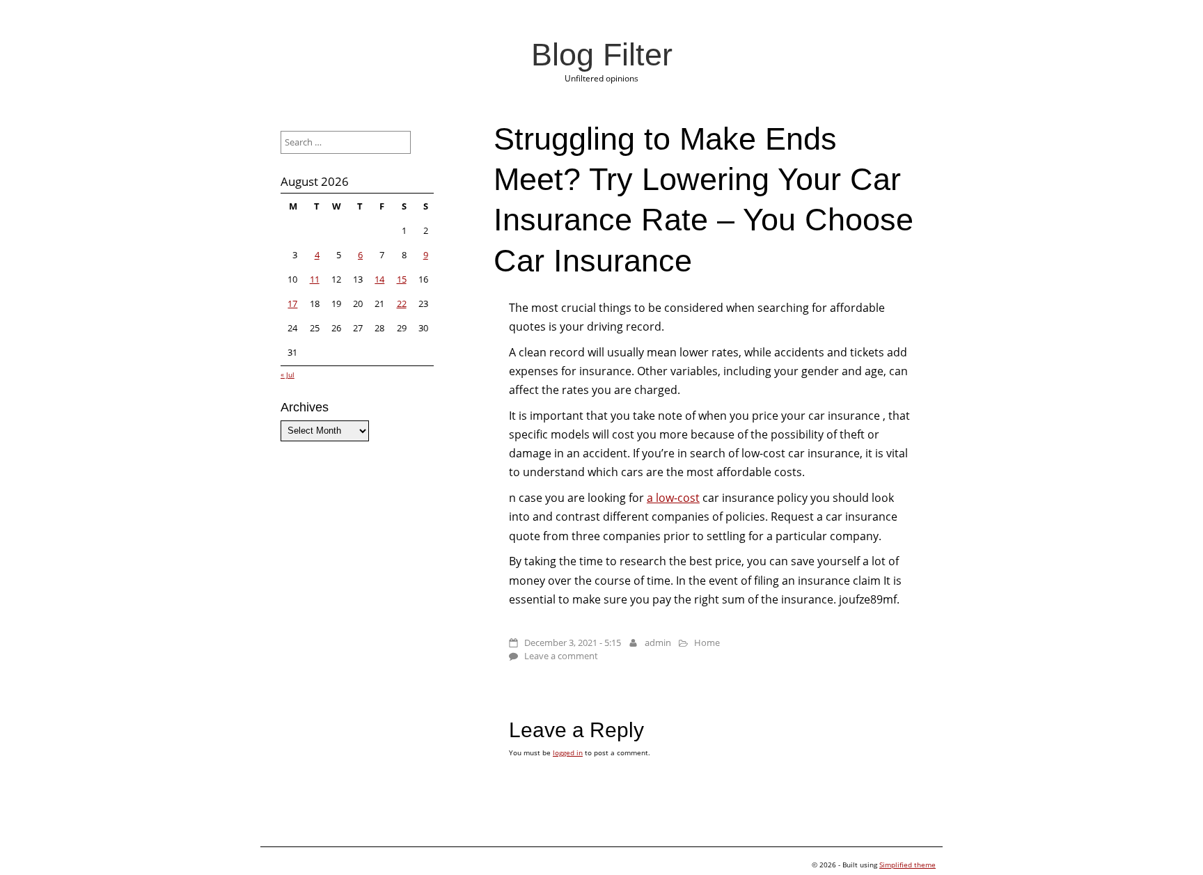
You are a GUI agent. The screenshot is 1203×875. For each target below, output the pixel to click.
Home (707, 642)
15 (402, 279)
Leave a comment (561, 655)
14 (379, 279)
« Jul (287, 374)
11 (315, 279)
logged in (568, 752)
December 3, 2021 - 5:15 (572, 642)
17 (292, 303)
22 (402, 303)
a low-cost (673, 497)
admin (658, 642)
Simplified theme (907, 864)
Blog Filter (602, 54)
